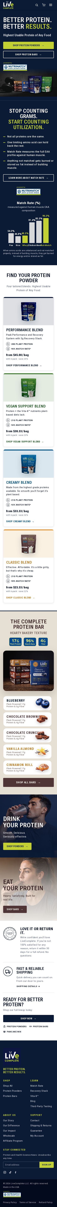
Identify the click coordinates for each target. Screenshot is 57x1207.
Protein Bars (10, 1096)
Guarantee (36, 1130)
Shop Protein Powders (28, 45)
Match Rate (36, 1086)
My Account (37, 1136)
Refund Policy (46, 1202)
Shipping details (28, 986)
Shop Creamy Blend (20, 521)
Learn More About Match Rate (29, 177)
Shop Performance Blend (24, 365)
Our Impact (9, 1130)
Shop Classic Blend (20, 597)
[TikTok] (10, 1172)
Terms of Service (27, 1202)
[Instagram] (4, 1172)
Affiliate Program (13, 1141)
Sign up (46, 1165)
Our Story (8, 1120)
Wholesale (9, 1136)
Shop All (8, 1086)
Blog (32, 1101)
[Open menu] (51, 5)
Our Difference (11, 1125)
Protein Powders (12, 1091)
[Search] (37, 5)
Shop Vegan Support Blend (25, 441)
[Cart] (44, 5)
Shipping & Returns (41, 1125)
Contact (34, 1120)
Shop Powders (17, 846)
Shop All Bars (28, 782)
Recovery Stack (39, 1091)
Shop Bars (15, 909)
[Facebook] (15, 1172)
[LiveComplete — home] (8, 5)
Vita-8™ (34, 1096)
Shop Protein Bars (28, 54)
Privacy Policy (10, 1202)
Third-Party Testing (41, 1106)
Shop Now (28, 1018)
